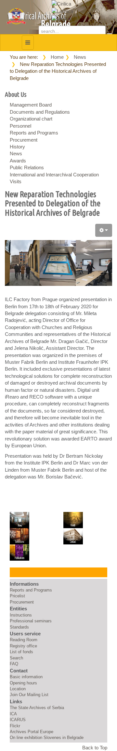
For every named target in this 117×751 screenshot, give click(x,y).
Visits (15, 181)
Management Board (31, 105)
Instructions (21, 615)
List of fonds (21, 651)
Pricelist (17, 595)
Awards (18, 160)
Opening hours (23, 683)
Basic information (26, 676)
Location (18, 688)
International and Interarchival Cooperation (54, 174)
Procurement (23, 140)
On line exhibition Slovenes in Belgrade (47, 737)
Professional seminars (31, 620)
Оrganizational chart (31, 118)
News (80, 57)
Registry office (23, 645)
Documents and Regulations (40, 112)
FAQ (14, 663)
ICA (13, 713)
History (17, 146)
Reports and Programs (34, 132)
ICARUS (18, 719)
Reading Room (23, 639)
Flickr (15, 725)
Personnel (20, 126)
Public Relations (27, 167)
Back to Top (94, 747)
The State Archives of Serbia (37, 707)
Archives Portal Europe (31, 731)
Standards (19, 627)
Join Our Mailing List (29, 694)
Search (16, 658)
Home (57, 57)
